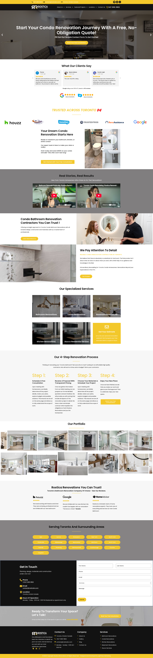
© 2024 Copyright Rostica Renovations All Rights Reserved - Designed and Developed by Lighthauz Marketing (76, 656)
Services (68, 7)
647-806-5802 (114, 7)
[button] (2, 34)
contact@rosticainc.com (30, 588)
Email (25, 586)
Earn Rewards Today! (76, 40)
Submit (82, 600)
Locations (92, 7)
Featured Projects (80, 7)
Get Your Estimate (107, 332)
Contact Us (101, 7)
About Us (60, 7)
